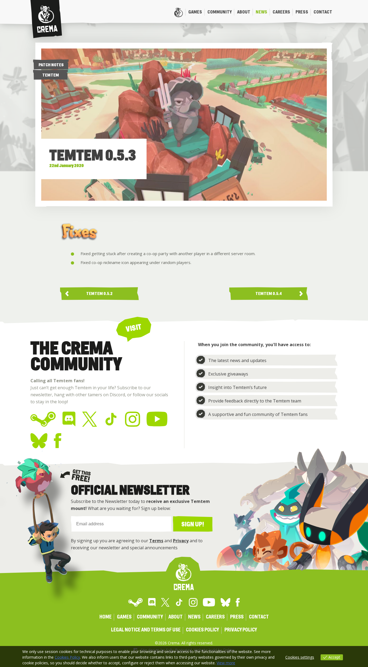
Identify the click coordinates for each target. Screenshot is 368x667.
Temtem (50, 75)
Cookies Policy (202, 630)
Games (195, 12)
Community (219, 12)
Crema (46, 19)
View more (226, 662)
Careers (281, 12)
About (243, 12)
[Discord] (69, 419)
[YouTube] (157, 419)
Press (302, 12)
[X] (89, 419)
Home (178, 12)
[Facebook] (57, 440)
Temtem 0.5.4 (268, 293)
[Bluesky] (38, 440)
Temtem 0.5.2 (99, 293)
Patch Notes (51, 65)
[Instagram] (132, 419)
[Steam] (43, 419)
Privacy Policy (240, 630)
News (261, 12)
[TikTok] (111, 419)
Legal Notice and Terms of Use (145, 630)
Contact (323, 12)
